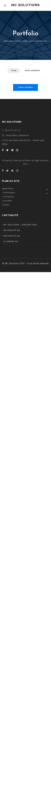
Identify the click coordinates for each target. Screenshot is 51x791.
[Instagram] (17, 150)
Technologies (8, 192)
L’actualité (7, 200)
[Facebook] (2, 150)
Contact (6, 204)
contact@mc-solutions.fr (17, 135)
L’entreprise (8, 196)
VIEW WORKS (25, 87)
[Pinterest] (12, 150)
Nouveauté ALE (12, 230)
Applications (8, 188)
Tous (13, 70)
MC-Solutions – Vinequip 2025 (20, 224)
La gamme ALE (11, 241)
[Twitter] (7, 150)
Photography (32, 70)
